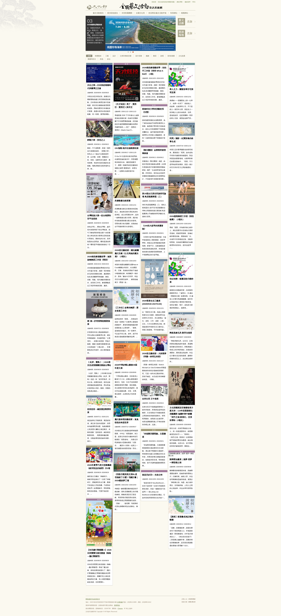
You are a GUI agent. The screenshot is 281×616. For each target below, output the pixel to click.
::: (86, 1)
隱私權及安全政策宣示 (93, 599)
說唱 (162, 56)
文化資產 (182, 56)
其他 (101, 59)
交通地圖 (120, 602)
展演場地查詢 (112, 13)
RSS (193, 2)
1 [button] (128, 52)
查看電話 (117, 605)
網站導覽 (179, 2)
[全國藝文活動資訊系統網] (140, 6)
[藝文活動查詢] (186, 21)
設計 (114, 56)
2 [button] (130, 52)
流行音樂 (138, 56)
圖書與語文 (92, 59)
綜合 (108, 59)
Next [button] (172, 33)
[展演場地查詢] (186, 33)
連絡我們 (187, 2)
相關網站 (184, 13)
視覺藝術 (98, 56)
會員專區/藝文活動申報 (157, 13)
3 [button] (133, 52)
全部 (89, 56)
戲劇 (147, 56)
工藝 (107, 56)
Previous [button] (89, 33)
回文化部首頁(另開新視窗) (166, 2)
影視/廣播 (171, 56)
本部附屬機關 (127, 13)
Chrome (120, 608)
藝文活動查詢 (98, 13)
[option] (131, 33)
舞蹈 (154, 56)
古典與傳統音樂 (125, 56)
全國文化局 (140, 13)
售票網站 (173, 13)
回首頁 (154, 2)
